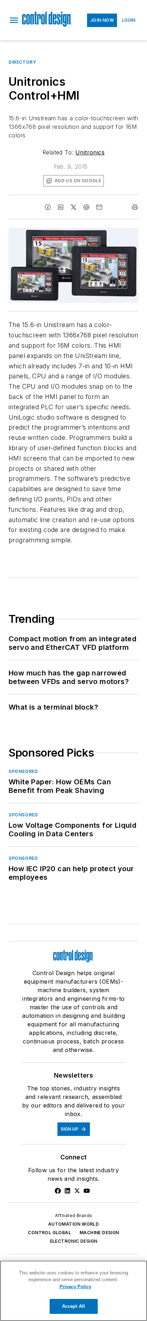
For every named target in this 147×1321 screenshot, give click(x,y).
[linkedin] (60, 207)
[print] (134, 207)
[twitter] (73, 207)
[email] (99, 207)
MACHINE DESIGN (99, 1232)
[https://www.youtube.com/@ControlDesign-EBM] (86, 1190)
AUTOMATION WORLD (73, 1224)
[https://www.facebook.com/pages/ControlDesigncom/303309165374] (57, 1190)
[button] (14, 20)
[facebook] (47, 207)
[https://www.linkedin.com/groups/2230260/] (67, 1190)
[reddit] (86, 207)
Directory (22, 62)
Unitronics (90, 152)
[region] (73, 1291)
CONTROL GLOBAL (49, 1232)
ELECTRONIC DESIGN (73, 1241)
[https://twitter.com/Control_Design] (77, 1190)
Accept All (73, 1306)
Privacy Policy (75, 1286)
